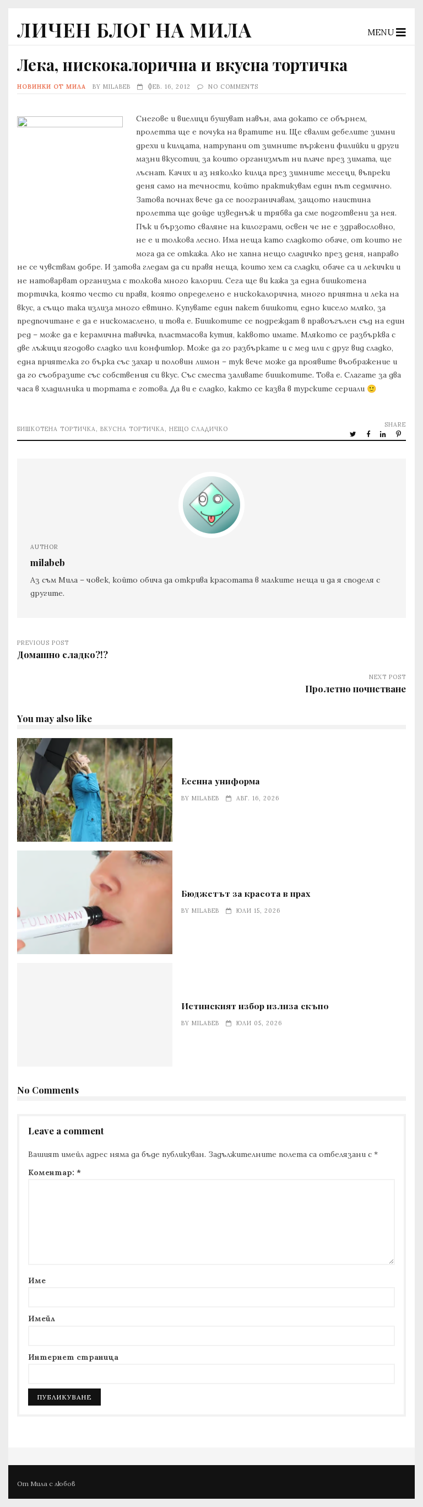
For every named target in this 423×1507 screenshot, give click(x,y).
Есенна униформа (94, 790)
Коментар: (54, 1172)
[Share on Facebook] (369, 434)
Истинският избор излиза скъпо (94, 1015)
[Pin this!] (399, 434)
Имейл (41, 1318)
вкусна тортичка (132, 429)
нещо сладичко (198, 429)
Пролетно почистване (355, 688)
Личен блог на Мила (134, 29)
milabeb (117, 86)
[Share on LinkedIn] (384, 434)
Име (37, 1280)
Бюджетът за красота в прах (94, 902)
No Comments (233, 86)
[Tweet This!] (353, 434)
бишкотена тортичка (56, 429)
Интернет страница (73, 1357)
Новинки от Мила (51, 86)
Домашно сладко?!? (62, 654)
